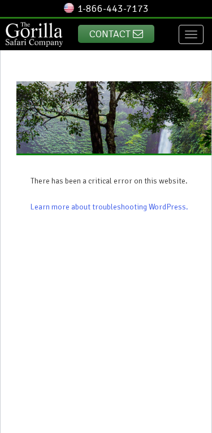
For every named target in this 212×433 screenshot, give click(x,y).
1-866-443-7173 (113, 8)
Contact (111, 34)
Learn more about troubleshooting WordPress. (109, 207)
